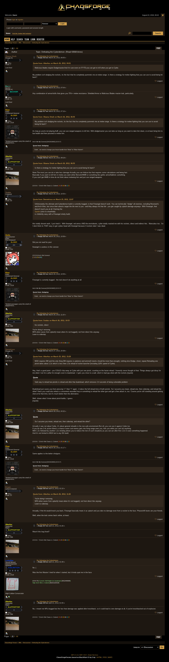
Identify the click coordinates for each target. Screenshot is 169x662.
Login (33, 40)
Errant (7, 487)
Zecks (7, 235)
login (13, 19)
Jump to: (136, 647)
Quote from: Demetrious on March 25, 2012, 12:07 (53, 199)
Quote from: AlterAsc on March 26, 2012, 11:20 (52, 494)
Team (26, 40)
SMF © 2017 (83, 655)
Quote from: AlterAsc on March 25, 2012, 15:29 (52, 357)
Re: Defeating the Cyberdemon (47, 56)
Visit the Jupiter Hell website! (21, 33)
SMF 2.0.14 (74, 655)
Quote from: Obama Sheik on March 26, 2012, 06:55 (54, 117)
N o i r (7, 86)
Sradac (8, 192)
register (20, 19)
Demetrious (10, 349)
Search (20, 40)
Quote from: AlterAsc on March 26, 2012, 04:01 (52, 63)
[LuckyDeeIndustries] (9, 597)
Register (40, 40)
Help (13, 40)
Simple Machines (93, 655)
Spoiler (37, 212)
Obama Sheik (10, 56)
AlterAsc (8, 156)
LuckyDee (9, 561)
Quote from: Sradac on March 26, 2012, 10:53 (51, 320)
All (17, 48)
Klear (7, 110)
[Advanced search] (129, 33)
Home (7, 40)
